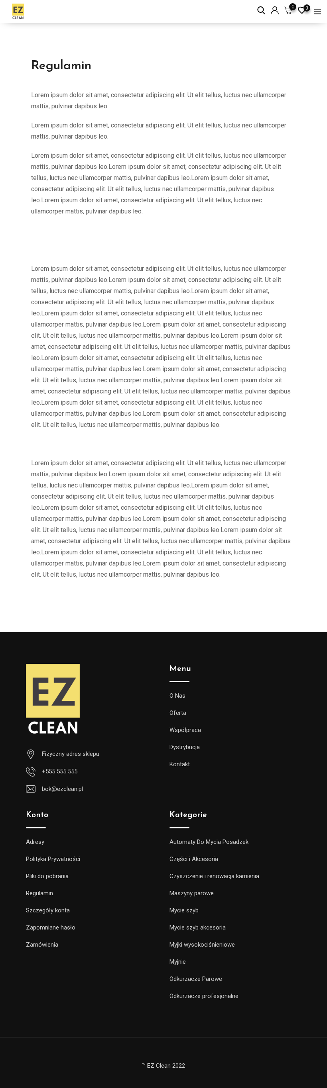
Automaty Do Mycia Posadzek (208, 841)
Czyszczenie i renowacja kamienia (214, 876)
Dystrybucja (184, 747)
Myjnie (177, 961)
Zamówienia (42, 944)
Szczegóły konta (48, 910)
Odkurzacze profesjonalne (203, 996)
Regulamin (39, 893)
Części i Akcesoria (193, 859)
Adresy (35, 841)
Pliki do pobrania (47, 876)
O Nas (177, 695)
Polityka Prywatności (53, 859)
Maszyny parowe (191, 893)
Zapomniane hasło (50, 927)
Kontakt (179, 764)
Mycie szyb (184, 910)
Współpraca (185, 730)
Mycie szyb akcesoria (197, 927)
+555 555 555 (59, 771)
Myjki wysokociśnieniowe (202, 944)
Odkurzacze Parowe (195, 978)
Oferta (177, 712)
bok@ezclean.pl (62, 789)
